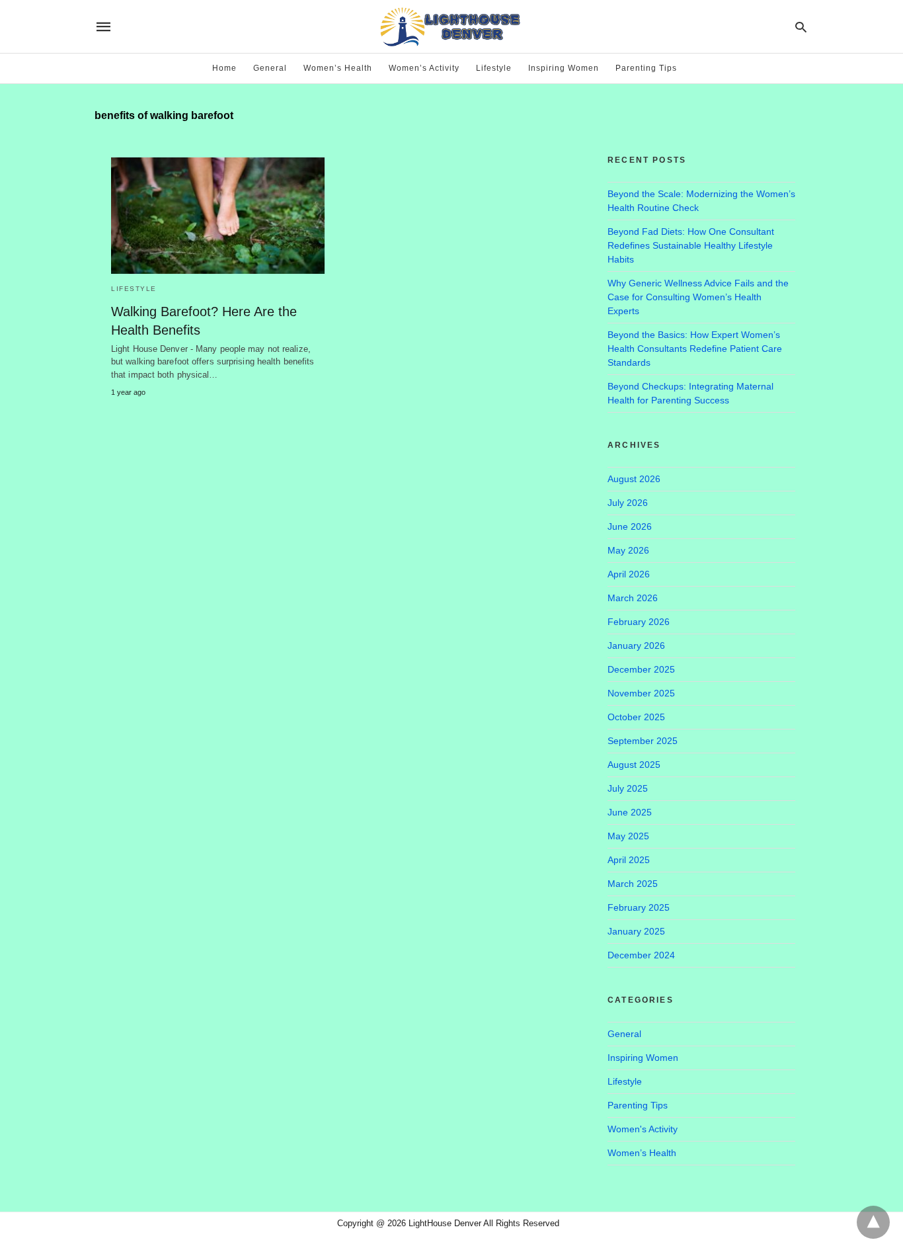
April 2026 (629, 574)
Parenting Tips (646, 68)
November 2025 (641, 693)
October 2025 (636, 717)
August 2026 (634, 479)
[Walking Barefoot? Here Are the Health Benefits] (218, 215)
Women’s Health (337, 68)
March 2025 (633, 883)
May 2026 (628, 550)
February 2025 (639, 907)
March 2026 (633, 598)
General (270, 68)
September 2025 (643, 740)
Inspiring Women (563, 68)
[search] (800, 26)
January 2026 (636, 645)
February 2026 (639, 621)
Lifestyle (494, 68)
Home (224, 68)
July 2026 (628, 502)
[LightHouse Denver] (450, 26)
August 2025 (634, 764)
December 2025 (641, 669)
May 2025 (628, 836)
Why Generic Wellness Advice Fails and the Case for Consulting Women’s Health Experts (698, 297)
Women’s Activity (424, 68)
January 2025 (636, 931)
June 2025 (630, 812)
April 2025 (629, 860)
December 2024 (641, 955)
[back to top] (873, 1222)
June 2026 (630, 526)
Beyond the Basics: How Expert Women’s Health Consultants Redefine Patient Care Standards (695, 348)
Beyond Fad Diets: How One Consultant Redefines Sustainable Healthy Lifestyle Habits (691, 245)
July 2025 (628, 788)
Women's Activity (643, 1129)
